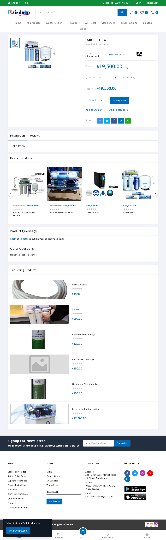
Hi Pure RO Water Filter (62, 212)
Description (17, 135)
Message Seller (116, 54)
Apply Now (54, 501)
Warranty (12, 489)
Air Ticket (90, 22)
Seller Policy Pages (17, 471)
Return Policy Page (17, 476)
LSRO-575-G (129, 212)
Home (17, 22)
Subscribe (122, 443)
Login (138, 2)
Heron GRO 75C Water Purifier (24, 214)
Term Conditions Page (18, 507)
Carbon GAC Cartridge (83, 359)
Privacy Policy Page (17, 485)
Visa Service (108, 22)
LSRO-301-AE (93, 212)
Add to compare (118, 109)
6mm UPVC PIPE (80, 284)
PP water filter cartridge (83, 334)
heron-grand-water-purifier (85, 409)
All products (33, 22)
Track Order (52, 485)
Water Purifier (54, 22)
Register (24, 238)
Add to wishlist (94, 109)
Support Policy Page (17, 480)
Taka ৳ (27, 2)
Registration (152, 2)
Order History (53, 476)
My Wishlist (52, 480)
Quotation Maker (16, 498)
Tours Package (129, 22)
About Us (12, 502)
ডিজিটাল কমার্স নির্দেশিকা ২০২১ (18, 494)
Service (76, 309)
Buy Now (120, 100)
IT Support (73, 22)
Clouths (147, 22)
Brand (83, 28)
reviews (35, 135)
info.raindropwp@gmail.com (99, 496)
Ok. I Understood (18, 530)
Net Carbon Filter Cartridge (85, 384)
